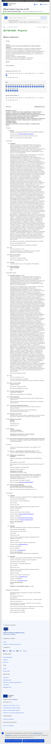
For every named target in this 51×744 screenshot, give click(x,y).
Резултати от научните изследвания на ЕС (12, 682)
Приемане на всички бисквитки (13, 740)
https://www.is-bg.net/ (22, 580)
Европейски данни (7, 680)
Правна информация (7, 657)
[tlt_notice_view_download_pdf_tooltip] (6, 86)
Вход (37, 4)
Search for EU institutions (8, 719)
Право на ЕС (6, 677)
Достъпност (5, 662)
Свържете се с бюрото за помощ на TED (12, 644)
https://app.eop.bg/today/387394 (26, 482)
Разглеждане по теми (33, 21)
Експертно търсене (23, 21)
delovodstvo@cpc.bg (23, 544)
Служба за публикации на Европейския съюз (13, 632)
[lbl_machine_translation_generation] (18, 95)
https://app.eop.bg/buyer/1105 (26, 519)
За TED (4, 668)
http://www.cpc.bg (22, 550)
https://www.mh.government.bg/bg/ (25, 517)
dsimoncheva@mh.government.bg (26, 133)
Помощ (4, 641)
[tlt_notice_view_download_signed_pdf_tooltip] (6, 75)
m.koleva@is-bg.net (23, 576)
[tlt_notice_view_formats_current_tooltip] (44, 106)
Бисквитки (5, 659)
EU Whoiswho (6, 684)
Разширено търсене (13, 21)
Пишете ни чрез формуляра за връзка (11, 710)
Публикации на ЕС (7, 687)
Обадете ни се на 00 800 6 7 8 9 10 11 (11, 705)
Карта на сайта (6, 671)
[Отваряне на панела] (4, 36)
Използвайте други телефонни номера (11, 707)
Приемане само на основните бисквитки (33, 740)
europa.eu (15, 699)
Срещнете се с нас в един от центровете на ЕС (13, 712)
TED (4, 27)
